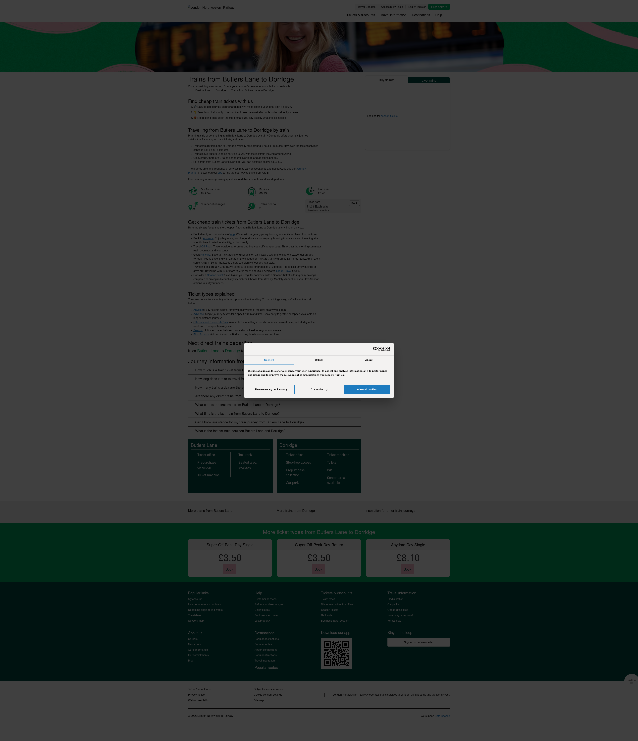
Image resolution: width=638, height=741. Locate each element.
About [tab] (368, 360)
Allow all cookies (367, 389)
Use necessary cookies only (271, 389)
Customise (317, 389)
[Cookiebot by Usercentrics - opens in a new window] (375, 349)
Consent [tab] (269, 360)
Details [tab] (319, 360)
